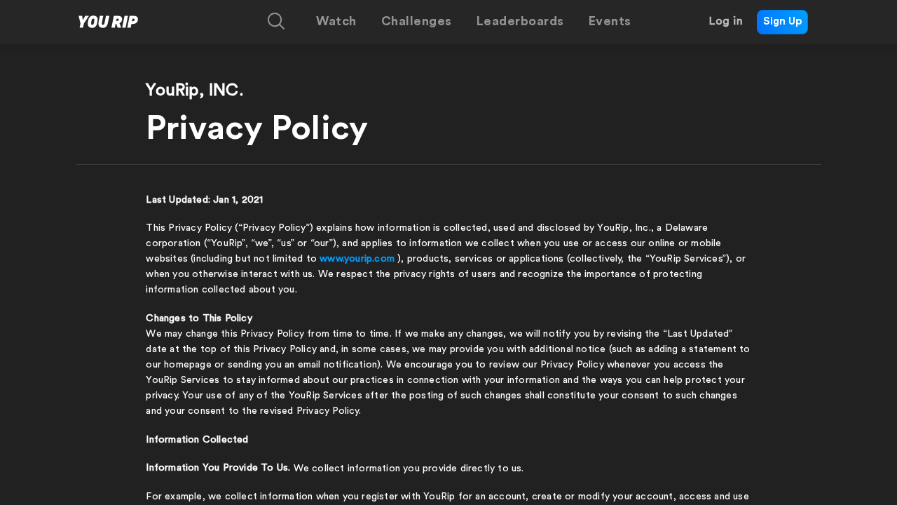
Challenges (416, 21)
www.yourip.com (357, 259)
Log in (726, 21)
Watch (336, 21)
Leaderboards (520, 21)
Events (610, 21)
